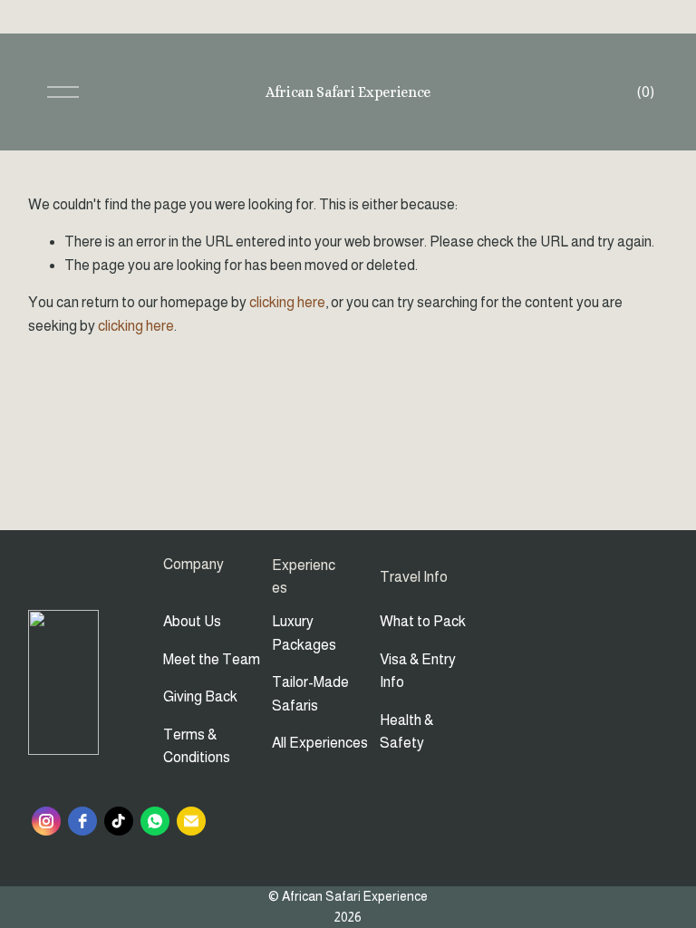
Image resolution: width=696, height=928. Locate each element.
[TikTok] (118, 821)
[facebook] (82, 821)
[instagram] (46, 821)
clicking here (287, 302)
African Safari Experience (348, 92)
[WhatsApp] (154, 821)
